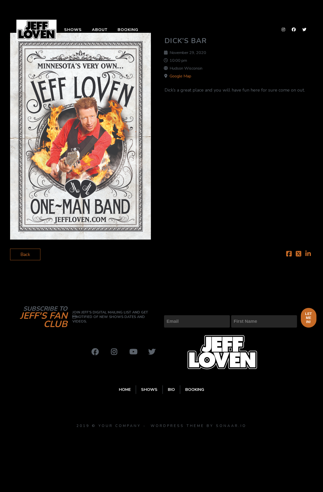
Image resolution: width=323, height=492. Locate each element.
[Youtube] (133, 352)
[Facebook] (95, 352)
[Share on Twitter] (298, 254)
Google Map (180, 76)
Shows (73, 30)
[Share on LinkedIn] (308, 254)
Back (25, 254)
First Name (242, 311)
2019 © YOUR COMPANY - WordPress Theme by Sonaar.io (161, 425)
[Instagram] (114, 352)
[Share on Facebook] (289, 254)
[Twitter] (152, 352)
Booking (128, 30)
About (99, 30)
